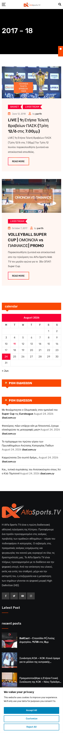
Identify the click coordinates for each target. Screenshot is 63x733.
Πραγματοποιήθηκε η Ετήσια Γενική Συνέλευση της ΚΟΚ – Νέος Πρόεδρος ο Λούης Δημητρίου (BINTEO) (40, 682)
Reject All (31, 727)
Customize (31, 718)
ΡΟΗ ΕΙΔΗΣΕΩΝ (20, 383)
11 (14, 343)
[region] (31, 710)
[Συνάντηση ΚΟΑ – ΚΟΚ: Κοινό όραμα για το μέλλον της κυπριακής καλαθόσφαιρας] (9, 660)
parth (38, 114)
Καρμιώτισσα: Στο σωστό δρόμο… (20, 457)
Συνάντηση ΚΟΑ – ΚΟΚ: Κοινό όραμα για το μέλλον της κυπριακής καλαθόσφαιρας (39, 662)
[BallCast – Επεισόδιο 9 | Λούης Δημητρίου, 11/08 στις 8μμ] (9, 640)
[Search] (59, 4)
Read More (18, 161)
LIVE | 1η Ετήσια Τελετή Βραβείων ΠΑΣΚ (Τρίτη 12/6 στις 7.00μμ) (28, 126)
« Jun (5, 370)
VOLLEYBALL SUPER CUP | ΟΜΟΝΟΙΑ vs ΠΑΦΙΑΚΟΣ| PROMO (27, 240)
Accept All (31, 710)
